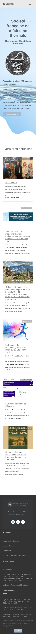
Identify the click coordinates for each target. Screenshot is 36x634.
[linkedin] (18, 522)
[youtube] (13, 522)
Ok (18, 630)
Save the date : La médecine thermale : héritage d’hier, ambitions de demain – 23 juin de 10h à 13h (17, 236)
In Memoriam (11, 183)
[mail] (23, 522)
